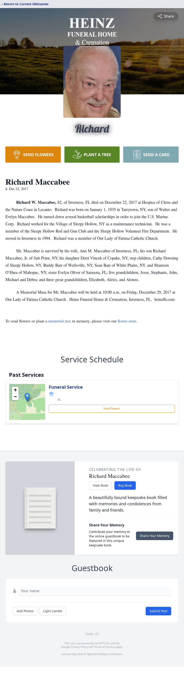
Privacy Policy (79, 647)
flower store (127, 321)
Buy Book (125, 485)
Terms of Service (104, 647)
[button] (27, 397)
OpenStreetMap (97, 654)
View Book (100, 485)
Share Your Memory (154, 536)
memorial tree (59, 321)
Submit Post (158, 611)
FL (59, 399)
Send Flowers (111, 408)
